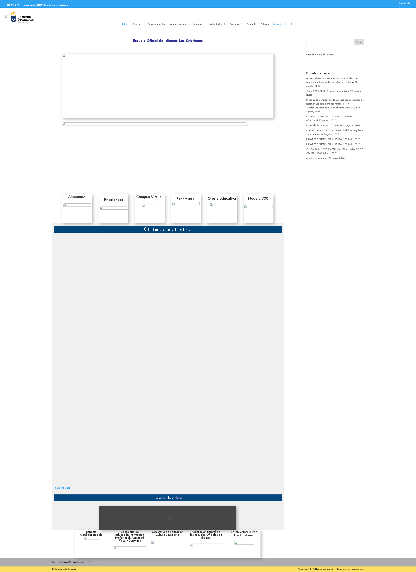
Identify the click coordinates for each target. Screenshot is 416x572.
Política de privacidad (323, 569)
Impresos (278, 24)
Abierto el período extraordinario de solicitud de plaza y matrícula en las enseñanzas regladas (104, 242)
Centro (136, 24)
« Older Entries (62, 487)
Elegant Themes (69, 562)
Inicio (125, 24)
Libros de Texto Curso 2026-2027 (75, 367)
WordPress (92, 562)
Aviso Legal (303, 569)
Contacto (251, 24)
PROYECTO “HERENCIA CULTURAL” (76, 429)
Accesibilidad (405, 3)
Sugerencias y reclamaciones (350, 569)
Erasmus (234, 24)
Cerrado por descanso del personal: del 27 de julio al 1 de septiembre (92, 398)
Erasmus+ (185, 199)
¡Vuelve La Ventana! (317, 158)
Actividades (215, 24)
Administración (177, 24)
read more (64, 252)
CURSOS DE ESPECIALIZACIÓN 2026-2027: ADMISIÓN (85, 336)
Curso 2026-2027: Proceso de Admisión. (79, 273)
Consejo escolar (156, 24)
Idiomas (197, 24)
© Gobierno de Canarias (64, 569)
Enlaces (264, 24)
